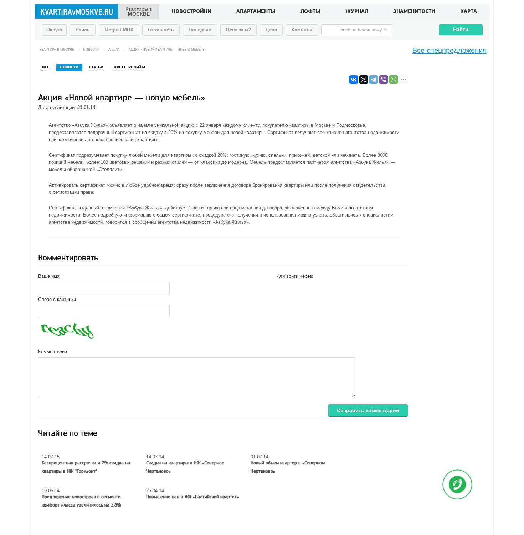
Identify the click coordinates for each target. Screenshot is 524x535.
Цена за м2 (238, 29)
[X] (363, 79)
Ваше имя (49, 276)
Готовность (161, 29)
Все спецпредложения (449, 50)
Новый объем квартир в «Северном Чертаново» (288, 467)
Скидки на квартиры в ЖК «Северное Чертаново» (185, 467)
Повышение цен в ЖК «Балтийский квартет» (192, 497)
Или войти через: (294, 276)
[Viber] (383, 79)
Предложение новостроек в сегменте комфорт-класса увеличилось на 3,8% (81, 501)
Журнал (356, 12)
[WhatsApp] (393, 79)
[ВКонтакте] (353, 79)
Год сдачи (200, 29)
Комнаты (302, 29)
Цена (271, 29)
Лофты (310, 12)
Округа (54, 29)
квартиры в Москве (310, 125)
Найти (460, 29)
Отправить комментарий (368, 410)
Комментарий (52, 351)
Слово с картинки (57, 299)
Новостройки (191, 12)
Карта (468, 12)
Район (83, 29)
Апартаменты (256, 12)
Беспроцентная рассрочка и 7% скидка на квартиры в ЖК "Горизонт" (86, 467)
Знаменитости (414, 12)
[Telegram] (373, 79)
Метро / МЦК (118, 29)
